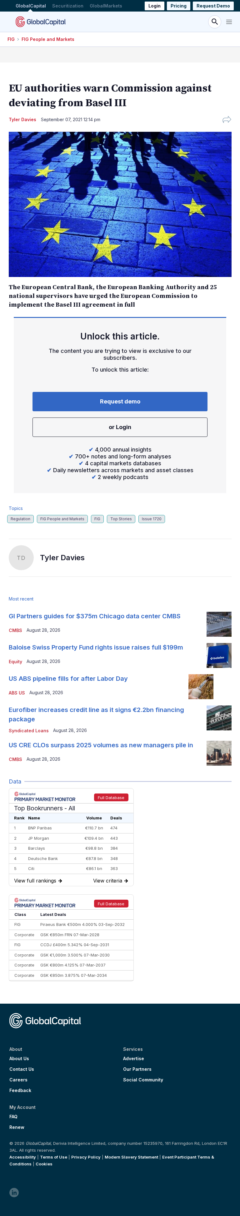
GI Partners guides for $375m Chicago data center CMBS (95, 616)
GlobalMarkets (106, 5)
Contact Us (21, 1069)
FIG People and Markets (48, 39)
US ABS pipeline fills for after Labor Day (68, 678)
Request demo (120, 401)
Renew (16, 1127)
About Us (19, 1058)
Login (154, 5)
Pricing (179, 5)
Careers (18, 1080)
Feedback (20, 1090)
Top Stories (121, 519)
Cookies (44, 1163)
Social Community (143, 1080)
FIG (11, 39)
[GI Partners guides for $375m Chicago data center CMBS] (219, 624)
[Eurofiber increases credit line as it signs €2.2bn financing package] (219, 717)
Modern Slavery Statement (131, 1156)
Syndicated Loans (29, 730)
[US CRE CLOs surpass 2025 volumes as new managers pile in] (219, 753)
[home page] (41, 22)
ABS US (17, 692)
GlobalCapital (31, 5)
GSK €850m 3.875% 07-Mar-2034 (73, 975)
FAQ (13, 1117)
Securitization (67, 5)
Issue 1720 (152, 519)
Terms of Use (53, 1156)
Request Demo (213, 5)
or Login (120, 427)
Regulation (20, 519)
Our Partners (137, 1069)
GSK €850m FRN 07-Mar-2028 (69, 934)
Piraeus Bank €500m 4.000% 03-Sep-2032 (82, 924)
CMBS (15, 630)
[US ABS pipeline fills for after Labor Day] (200, 686)
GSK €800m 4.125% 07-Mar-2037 (73, 964)
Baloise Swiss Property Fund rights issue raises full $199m (96, 647)
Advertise (133, 1058)
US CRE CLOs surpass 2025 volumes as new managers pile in (101, 745)
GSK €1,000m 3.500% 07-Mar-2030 (75, 954)
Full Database (111, 797)
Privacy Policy (86, 1156)
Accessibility (22, 1156)
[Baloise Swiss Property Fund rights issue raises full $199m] (219, 655)
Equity (15, 661)
